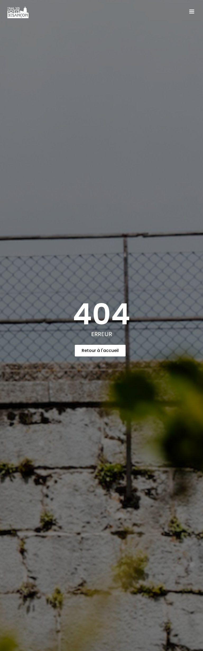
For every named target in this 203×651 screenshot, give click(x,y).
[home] (20, 11)
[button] (191, 11)
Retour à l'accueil (100, 350)
